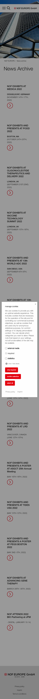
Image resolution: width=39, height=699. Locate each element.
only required (11, 370)
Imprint (19, 392)
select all (10, 383)
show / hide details (13, 363)
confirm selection (13, 376)
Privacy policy (10, 392)
